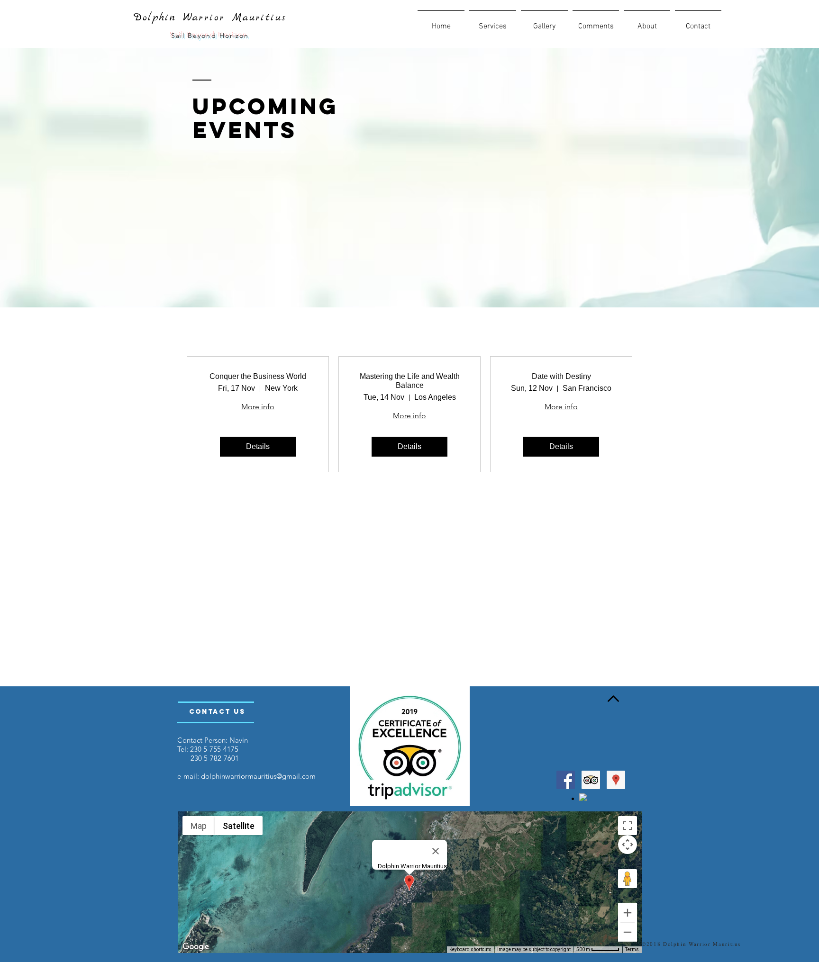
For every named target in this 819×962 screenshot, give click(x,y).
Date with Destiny (561, 376)
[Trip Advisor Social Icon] (591, 780)
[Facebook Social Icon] (565, 780)
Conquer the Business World (257, 376)
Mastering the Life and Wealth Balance (410, 380)
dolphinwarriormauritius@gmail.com (258, 776)
